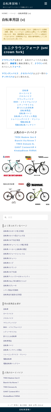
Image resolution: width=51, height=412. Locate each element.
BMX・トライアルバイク (25, 102)
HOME (5, 13)
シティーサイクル (25, 105)
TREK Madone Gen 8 (25, 137)
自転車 (25, 90)
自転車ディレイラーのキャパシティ (16, 276)
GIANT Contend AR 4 (25, 147)
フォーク (16, 67)
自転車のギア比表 (10, 272)
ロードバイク (25, 93)
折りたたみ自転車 (25, 108)
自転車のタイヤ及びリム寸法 (14, 236)
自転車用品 (25, 111)
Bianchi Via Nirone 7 (25, 141)
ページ (13, 13)
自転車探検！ (12, 3)
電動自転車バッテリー (25, 125)
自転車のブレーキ (10, 285)
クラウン (39, 63)
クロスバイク (27, 73)
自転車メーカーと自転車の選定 (15, 249)
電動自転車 (25, 122)
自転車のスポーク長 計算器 (13, 231)
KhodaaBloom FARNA (25, 151)
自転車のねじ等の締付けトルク (15, 281)
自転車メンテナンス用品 (25, 116)
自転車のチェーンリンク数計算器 (15, 245)
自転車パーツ (25, 113)
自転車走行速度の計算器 (12, 295)
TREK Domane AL (25, 144)
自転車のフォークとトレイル (14, 254)
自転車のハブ (8, 263)
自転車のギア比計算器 (11, 240)
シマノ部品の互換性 (10, 290)
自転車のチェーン (10, 258)
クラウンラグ (8, 60)
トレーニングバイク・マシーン (25, 119)
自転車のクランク (10, 267)
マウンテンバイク (10, 73)
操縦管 (13, 63)
